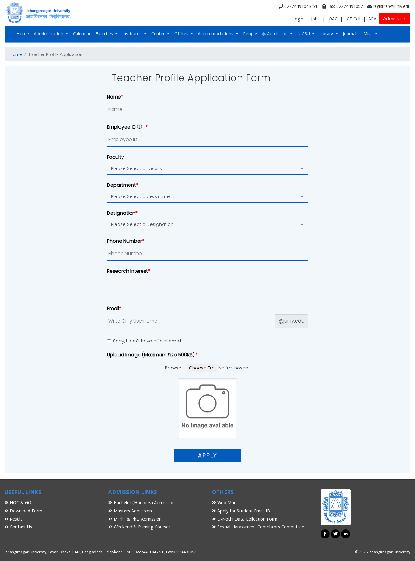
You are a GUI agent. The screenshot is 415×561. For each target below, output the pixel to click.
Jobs (315, 19)
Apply (207, 455)
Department (121, 185)
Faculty (115, 157)
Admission (394, 18)
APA (372, 19)
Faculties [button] (104, 33)
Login (297, 19)
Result (15, 519)
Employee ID (122, 126)
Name (114, 96)
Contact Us (20, 527)
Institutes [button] (132, 33)
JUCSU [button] (304, 33)
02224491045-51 (300, 6)
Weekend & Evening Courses (141, 527)
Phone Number (124, 240)
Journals (350, 33)
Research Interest (127, 271)
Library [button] (326, 33)
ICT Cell (352, 19)
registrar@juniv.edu (391, 6)
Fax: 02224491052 (344, 6)
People (250, 33)
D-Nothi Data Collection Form (246, 519)
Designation (121, 213)
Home (22, 33)
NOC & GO (20, 502)
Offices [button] (182, 33)
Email (113, 308)
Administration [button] (49, 33)
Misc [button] (368, 33)
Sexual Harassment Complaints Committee (260, 527)
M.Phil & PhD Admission (137, 519)
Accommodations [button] (216, 33)
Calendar (82, 33)
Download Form (25, 511)
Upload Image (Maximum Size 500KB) (151, 354)
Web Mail (226, 502)
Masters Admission (132, 511)
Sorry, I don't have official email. (147, 341)
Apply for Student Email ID (243, 511)
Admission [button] (277, 33)
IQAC (333, 19)
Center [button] (158, 33)
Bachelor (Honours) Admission (143, 502)
